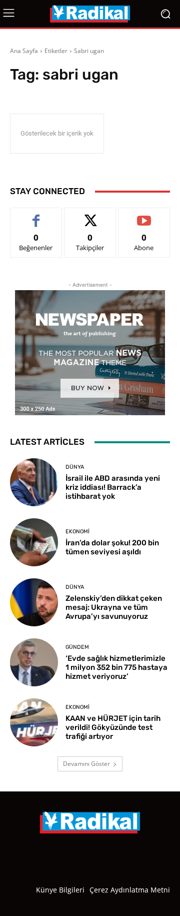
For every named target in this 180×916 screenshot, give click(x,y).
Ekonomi (78, 531)
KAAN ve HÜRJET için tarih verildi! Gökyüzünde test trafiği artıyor (113, 727)
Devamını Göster (86, 763)
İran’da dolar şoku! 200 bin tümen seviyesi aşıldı (112, 547)
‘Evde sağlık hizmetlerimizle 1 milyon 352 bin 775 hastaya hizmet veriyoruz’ (117, 667)
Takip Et (90, 215)
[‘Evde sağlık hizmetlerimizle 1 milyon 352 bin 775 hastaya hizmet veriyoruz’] (34, 662)
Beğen (36, 215)
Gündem (77, 647)
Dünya (75, 467)
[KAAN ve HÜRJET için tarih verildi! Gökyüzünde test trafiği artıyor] (34, 722)
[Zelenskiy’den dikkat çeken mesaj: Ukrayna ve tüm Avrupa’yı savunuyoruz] (34, 602)
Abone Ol (144, 215)
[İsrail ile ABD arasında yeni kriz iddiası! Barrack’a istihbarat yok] (34, 482)
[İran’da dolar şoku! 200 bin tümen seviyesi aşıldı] (34, 542)
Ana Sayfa (24, 51)
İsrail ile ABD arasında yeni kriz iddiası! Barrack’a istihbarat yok (113, 487)
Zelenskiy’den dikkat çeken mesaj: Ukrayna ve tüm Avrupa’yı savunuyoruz (114, 607)
